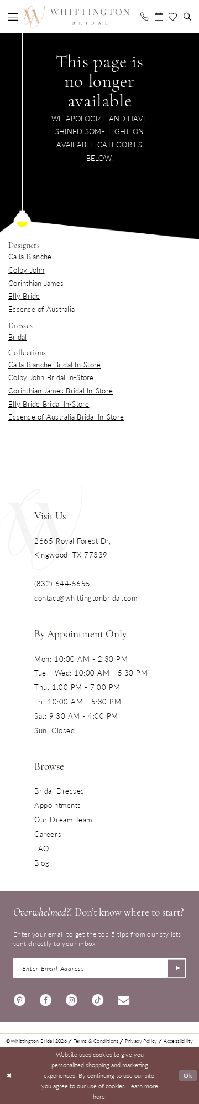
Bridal (17, 336)
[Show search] (187, 17)
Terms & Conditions (96, 1041)
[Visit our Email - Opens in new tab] (123, 998)
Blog (41, 862)
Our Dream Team (63, 819)
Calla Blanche (29, 256)
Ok (188, 1075)
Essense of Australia (41, 309)
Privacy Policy (141, 1041)
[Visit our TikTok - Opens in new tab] (97, 998)
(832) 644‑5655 (62, 583)
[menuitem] (13, 17)
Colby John (26, 269)
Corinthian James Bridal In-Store (60, 390)
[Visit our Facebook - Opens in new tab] (45, 998)
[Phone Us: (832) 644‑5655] (144, 17)
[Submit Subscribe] (176, 968)
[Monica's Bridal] (75, 16)
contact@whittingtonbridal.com (85, 597)
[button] (13, 17)
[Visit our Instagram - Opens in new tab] (71, 998)
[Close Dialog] (9, 1076)
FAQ (41, 848)
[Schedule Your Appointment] (158, 17)
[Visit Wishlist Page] (172, 17)
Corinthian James (36, 283)
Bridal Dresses (59, 790)
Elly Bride (24, 295)
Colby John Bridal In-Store (51, 377)
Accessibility (178, 1041)
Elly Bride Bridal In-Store (49, 403)
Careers (47, 834)
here (99, 1096)
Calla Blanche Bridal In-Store (54, 364)
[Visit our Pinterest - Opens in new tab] (19, 998)
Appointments (57, 805)
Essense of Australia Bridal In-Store (66, 416)
